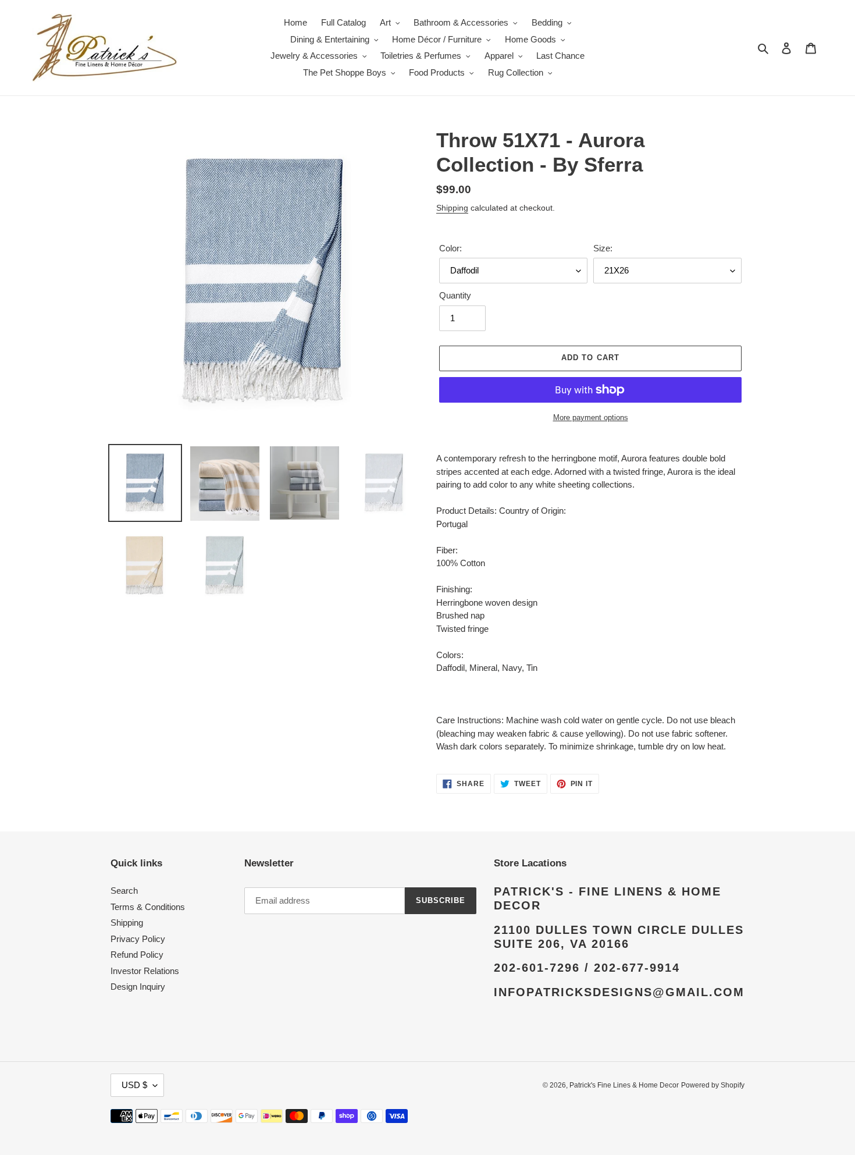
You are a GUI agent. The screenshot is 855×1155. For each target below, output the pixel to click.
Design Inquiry (138, 986)
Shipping (452, 207)
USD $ (134, 1085)
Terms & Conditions (148, 907)
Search (124, 890)
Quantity (455, 295)
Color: (450, 248)
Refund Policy (137, 954)
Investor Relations (145, 971)
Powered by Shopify (712, 1085)
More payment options (590, 417)
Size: (602, 248)
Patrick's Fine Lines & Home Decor (624, 1085)
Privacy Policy (138, 939)
